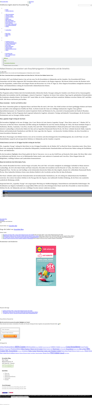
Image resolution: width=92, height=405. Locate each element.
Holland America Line (47, 349)
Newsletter (7, 56)
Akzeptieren (14, 396)
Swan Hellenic (33, 353)
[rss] (30, 2)
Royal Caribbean (9, 22)
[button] (5, 191)
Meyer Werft (82, 349)
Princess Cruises (76, 351)
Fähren (6, 50)
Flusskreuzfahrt (7, 349)
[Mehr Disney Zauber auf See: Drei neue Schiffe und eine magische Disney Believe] (21, 236)
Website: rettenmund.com (4, 404)
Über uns (7, 373)
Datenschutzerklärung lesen (22, 396)
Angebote (6, 28)
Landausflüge (8, 30)
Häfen (6, 35)
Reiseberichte (8, 37)
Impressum (7, 378)
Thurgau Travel (8, 47)
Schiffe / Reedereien (10, 12)
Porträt (6, 9)
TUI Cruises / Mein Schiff (11, 24)
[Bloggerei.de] (10, 392)
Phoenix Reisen (64, 351)
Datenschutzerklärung (10, 376)
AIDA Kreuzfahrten (9, 14)
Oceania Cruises (56, 351)
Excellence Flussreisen (10, 44)
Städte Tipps (8, 34)
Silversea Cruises (26, 353)
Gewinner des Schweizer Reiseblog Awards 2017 (14, 387)
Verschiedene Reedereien (10, 25)
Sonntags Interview (9, 10)
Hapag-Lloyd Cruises (36, 349)
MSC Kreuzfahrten (9, 20)
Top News (32, 8)
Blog (5, 60)
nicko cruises (8, 45)
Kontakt (7, 379)
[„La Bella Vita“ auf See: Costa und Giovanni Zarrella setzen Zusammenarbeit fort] (20, 237)
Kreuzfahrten (69, 349)
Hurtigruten (56, 349)
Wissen (5, 52)
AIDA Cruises (20, 347)
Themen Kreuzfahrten (38, 353)
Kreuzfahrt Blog (3, 219)
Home (31, 5)
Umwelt (62, 353)
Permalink (2, 220)
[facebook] (31, 1)
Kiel (60, 349)
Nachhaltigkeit (25, 351)
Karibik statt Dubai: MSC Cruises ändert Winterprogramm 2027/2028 (17, 310)
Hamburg (27, 349)
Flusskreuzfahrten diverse (10, 48)
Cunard (7, 18)
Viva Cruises (67, 353)
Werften (7, 26)
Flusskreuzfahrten (9, 40)
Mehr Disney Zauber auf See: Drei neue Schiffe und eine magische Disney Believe (20, 312)
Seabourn (17, 353)
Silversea (21, 353)
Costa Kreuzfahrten (9, 16)
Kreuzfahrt (63, 349)
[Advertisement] (40, 207)
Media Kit (7, 375)
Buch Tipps (7, 33)
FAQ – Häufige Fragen (10, 54)
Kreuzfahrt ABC (8, 53)
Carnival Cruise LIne (46, 347)
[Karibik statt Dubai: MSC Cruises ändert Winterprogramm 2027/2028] (18, 234)
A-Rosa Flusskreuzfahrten (11, 42)
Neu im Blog (7, 32)
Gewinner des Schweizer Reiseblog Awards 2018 (14, 388)
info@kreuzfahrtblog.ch (8, 365)
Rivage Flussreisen (9, 46)
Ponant (70, 351)
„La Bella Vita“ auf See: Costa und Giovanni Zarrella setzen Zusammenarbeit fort (20, 313)
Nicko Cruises (32, 351)
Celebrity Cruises (9, 15)
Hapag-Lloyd (8, 19)
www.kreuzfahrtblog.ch (8, 366)
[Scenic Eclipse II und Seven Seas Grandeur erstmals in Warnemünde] (18, 238)
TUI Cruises (54, 353)
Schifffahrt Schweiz (9, 41)
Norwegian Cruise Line (10, 21)
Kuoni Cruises (76, 349)
